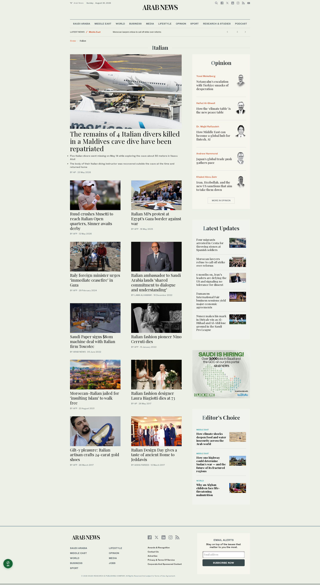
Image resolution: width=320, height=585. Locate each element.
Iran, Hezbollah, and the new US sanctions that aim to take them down (214, 186)
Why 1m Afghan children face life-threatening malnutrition (208, 490)
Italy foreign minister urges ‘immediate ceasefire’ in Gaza (95, 279)
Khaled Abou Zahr (206, 176)
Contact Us (153, 551)
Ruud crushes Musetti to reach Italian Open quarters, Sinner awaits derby (91, 221)
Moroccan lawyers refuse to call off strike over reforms (137, 32)
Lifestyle (165, 23)
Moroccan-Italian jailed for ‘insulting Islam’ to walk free (94, 397)
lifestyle (115, 548)
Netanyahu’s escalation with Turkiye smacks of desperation (212, 85)
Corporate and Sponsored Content (165, 564)
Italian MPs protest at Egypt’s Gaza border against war (156, 218)
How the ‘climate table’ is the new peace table (213, 110)
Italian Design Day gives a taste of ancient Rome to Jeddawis (154, 454)
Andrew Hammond (207, 153)
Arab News (79, 3)
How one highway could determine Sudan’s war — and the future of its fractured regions (211, 464)
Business (135, 23)
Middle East (102, 23)
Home (73, 40)
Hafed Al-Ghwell (205, 103)
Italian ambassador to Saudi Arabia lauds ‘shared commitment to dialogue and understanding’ (156, 282)
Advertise (152, 556)
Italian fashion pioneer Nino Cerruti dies (156, 339)
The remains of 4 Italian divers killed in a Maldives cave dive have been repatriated (125, 141)
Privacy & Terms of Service (161, 560)
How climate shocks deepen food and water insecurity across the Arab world (211, 439)
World (120, 23)
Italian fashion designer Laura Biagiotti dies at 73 (153, 395)
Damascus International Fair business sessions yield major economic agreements (211, 300)
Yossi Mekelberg (205, 76)
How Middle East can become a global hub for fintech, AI (213, 135)
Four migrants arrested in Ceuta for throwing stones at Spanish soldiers (210, 245)
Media (150, 23)
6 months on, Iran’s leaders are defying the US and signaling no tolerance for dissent (211, 279)
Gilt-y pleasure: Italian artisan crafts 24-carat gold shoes (94, 454)
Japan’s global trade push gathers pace (214, 161)
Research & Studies (217, 23)
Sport (194, 23)
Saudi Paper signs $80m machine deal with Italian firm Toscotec (92, 341)
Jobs (112, 563)
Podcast (241, 23)
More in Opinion (221, 200)
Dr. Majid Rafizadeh (207, 126)
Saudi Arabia (81, 23)
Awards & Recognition (159, 547)
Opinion (181, 23)
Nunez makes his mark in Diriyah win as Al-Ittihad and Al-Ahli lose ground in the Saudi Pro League (211, 323)
